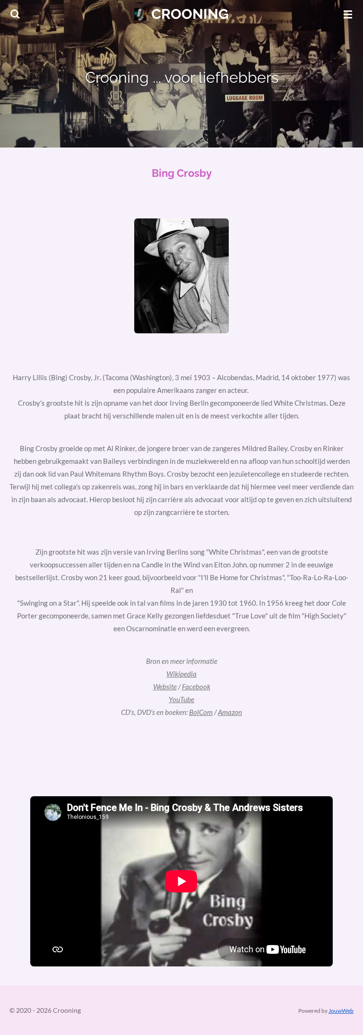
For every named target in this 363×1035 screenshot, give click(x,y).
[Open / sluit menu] (347, 14)
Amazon (230, 712)
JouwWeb (341, 1010)
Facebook (196, 686)
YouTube (181, 699)
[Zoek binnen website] (15, 14)
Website (165, 686)
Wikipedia (181, 674)
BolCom (201, 712)
